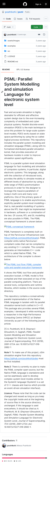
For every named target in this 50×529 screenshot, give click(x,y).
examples (12, 46)
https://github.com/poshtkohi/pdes (21, 358)
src (9, 51)
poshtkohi (10, 12)
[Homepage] (25, 4)
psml (20, 12)
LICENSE (11, 56)
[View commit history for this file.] (44, 34)
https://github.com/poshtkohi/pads (21, 238)
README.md (13, 61)
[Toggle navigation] (4, 4)
